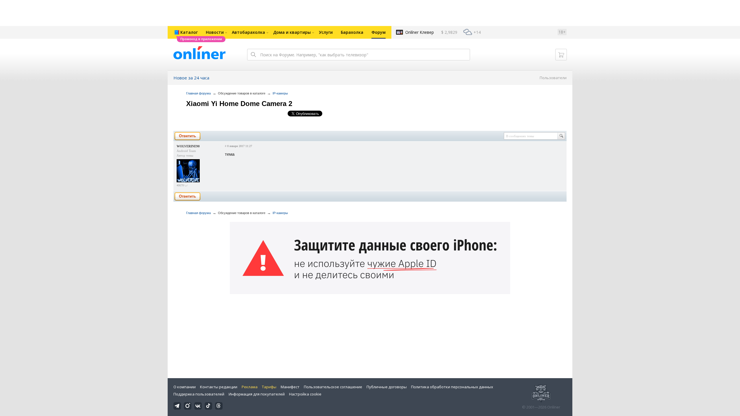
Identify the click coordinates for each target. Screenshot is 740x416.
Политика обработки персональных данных (452, 386)
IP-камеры (280, 93)
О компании (184, 386)
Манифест (290, 386)
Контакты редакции (218, 386)
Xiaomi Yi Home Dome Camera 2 (239, 103)
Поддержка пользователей (198, 394)
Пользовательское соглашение (333, 386)
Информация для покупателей (257, 394)
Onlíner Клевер (419, 32)
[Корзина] (561, 54)
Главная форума (198, 93)
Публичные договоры (387, 386)
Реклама (250, 386)
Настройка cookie (305, 394)
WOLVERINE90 (188, 146)
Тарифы (269, 386)
